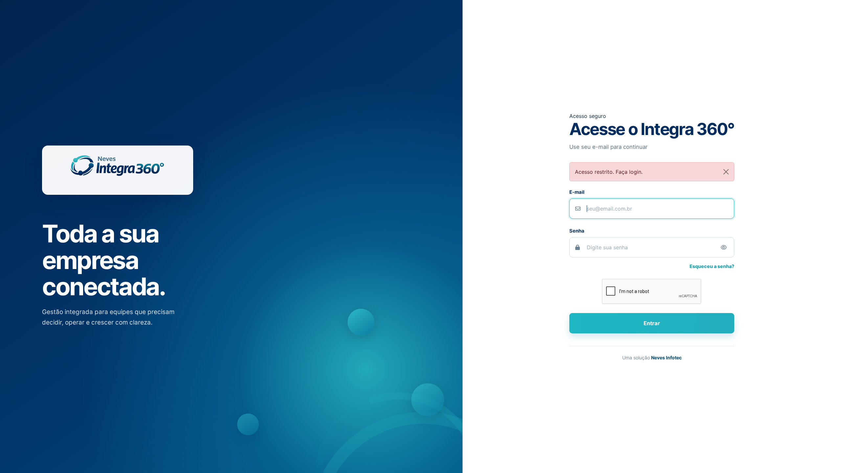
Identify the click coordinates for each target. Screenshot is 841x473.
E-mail (576, 192)
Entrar (652, 323)
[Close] (726, 172)
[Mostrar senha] (724, 247)
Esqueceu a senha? (712, 266)
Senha (576, 231)
